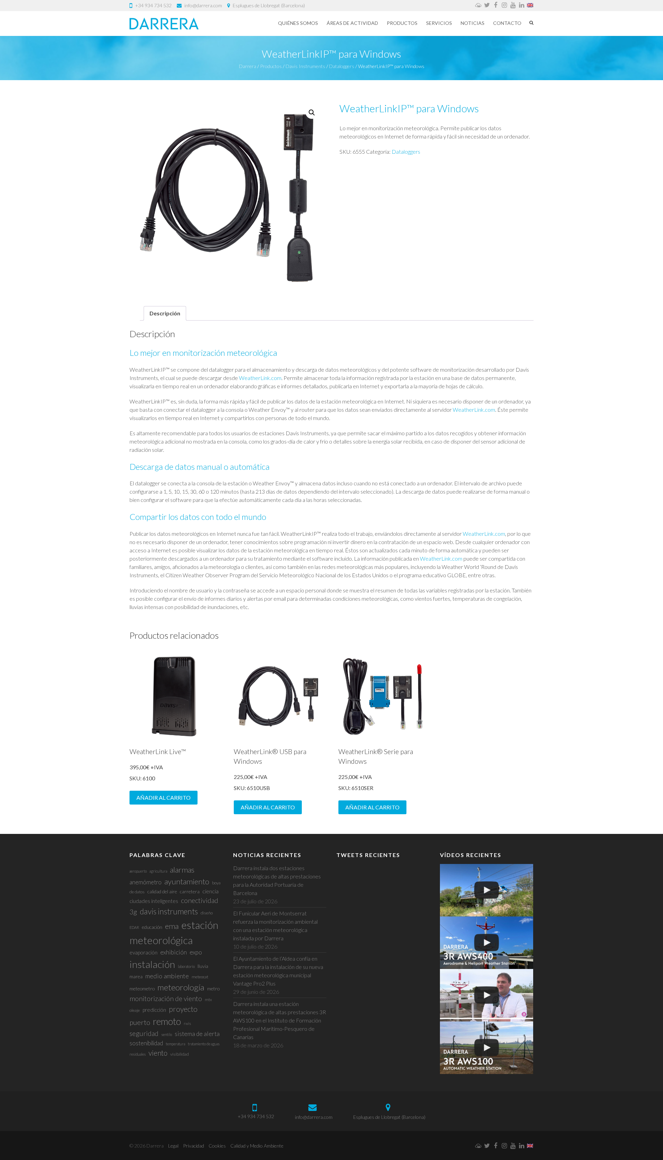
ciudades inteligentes (153, 901)
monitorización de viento (165, 998)
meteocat (200, 976)
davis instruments (169, 911)
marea (136, 976)
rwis (187, 1023)
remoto (167, 1021)
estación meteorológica (173, 932)
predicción (154, 1010)
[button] (312, 112)
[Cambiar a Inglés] (530, 5)
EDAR (134, 927)
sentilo (166, 1034)
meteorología (180, 987)
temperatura (175, 1044)
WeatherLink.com (260, 377)
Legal (173, 1146)
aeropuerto (138, 871)
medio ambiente (167, 976)
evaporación (143, 952)
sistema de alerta (197, 1033)
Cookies (217, 1146)
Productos (402, 23)
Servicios (439, 23)
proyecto (183, 1009)
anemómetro (145, 882)
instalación (152, 964)
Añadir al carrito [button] (163, 797)
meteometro (142, 988)
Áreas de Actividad (352, 23)
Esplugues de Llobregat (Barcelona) (269, 5)
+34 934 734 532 (153, 5)
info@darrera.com (203, 5)
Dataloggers (406, 151)
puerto (139, 1022)
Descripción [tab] (165, 313)
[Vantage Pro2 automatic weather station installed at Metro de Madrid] (486, 890)
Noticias (472, 23)
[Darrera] (164, 23)
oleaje (134, 1010)
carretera (190, 891)
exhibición (173, 952)
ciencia (210, 891)
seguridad (143, 1033)
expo (196, 952)
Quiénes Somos (298, 23)
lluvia (203, 966)
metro (213, 988)
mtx (208, 999)
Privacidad (193, 1146)
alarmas (182, 869)
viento (157, 1052)
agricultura (158, 871)
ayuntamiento (186, 881)
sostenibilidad (146, 1043)
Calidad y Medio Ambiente (257, 1146)
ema (172, 926)
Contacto (507, 23)
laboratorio (186, 966)
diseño (207, 912)
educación (152, 927)
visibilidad (179, 1054)
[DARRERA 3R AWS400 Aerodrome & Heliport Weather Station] (486, 942)
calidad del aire (162, 891)
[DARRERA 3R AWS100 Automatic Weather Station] (486, 1047)
